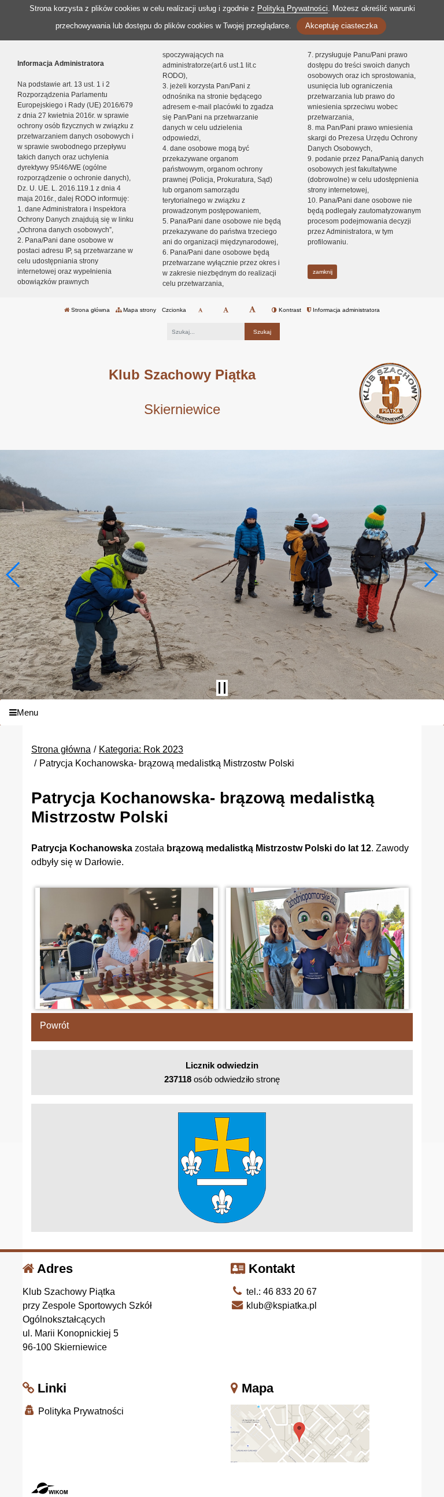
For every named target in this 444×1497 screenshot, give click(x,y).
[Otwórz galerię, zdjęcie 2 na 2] (317, 948)
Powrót (54, 1025)
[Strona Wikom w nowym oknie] (49, 1488)
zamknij (322, 272)
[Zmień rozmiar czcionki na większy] (226, 310)
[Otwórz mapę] (300, 1433)
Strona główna (89, 310)
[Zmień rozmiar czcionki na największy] (252, 310)
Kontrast (289, 310)
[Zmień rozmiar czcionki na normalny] (200, 310)
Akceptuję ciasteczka (341, 25)
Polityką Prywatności (292, 8)
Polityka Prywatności (80, 1411)
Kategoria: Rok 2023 (141, 749)
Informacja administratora (345, 310)
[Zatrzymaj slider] (222, 688)
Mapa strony (138, 310)
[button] (13, 574)
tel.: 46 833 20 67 (280, 1292)
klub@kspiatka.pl (280, 1305)
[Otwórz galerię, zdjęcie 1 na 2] (127, 948)
